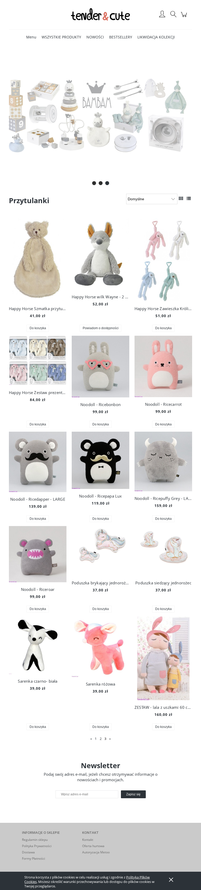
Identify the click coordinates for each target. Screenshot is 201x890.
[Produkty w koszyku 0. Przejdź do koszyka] (185, 17)
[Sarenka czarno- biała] (37, 645)
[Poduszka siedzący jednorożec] (163, 551)
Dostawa (28, 852)
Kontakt (87, 839)
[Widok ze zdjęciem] (181, 198)
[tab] (94, 183)
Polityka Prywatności (37, 846)
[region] (100, 115)
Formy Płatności (33, 858)
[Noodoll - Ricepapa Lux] (100, 460)
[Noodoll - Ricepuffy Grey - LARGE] (163, 461)
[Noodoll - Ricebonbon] (100, 367)
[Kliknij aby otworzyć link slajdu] (100, 115)
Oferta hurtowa (93, 846)
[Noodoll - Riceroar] (37, 554)
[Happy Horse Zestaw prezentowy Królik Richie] (37, 360)
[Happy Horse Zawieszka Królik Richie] (163, 259)
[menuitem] (31, 37)
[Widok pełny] (189, 198)
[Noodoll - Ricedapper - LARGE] (37, 462)
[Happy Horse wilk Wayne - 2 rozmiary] (100, 254)
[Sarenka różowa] (100, 647)
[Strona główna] (100, 14)
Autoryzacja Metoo (96, 852)
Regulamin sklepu (35, 839)
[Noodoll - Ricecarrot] (163, 366)
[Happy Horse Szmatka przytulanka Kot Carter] (37, 259)
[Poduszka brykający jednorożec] (100, 551)
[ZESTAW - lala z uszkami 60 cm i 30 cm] (163, 658)
